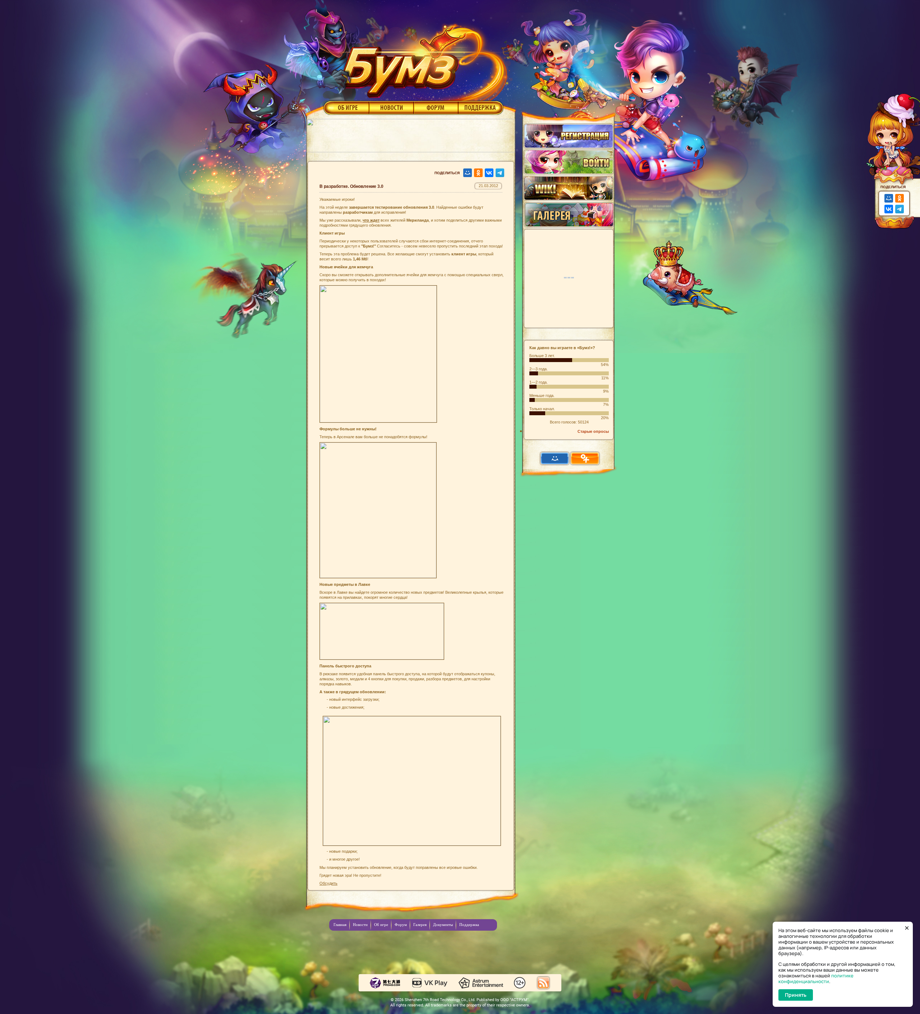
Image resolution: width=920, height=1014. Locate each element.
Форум (436, 107)
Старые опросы (593, 431)
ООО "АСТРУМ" (514, 999)
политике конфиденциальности (816, 978)
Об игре (345, 107)
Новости (391, 107)
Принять (795, 994)
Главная (340, 924)
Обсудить (328, 883)
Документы (443, 924)
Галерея (420, 924)
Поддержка (481, 107)
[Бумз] (421, 58)
